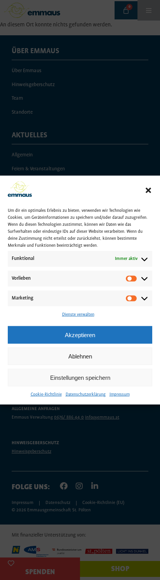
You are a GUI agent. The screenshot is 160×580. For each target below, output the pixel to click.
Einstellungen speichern (80, 377)
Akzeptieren (80, 335)
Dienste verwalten (78, 314)
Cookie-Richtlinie (46, 394)
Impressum (120, 394)
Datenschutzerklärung (86, 394)
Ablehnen (80, 356)
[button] (148, 190)
